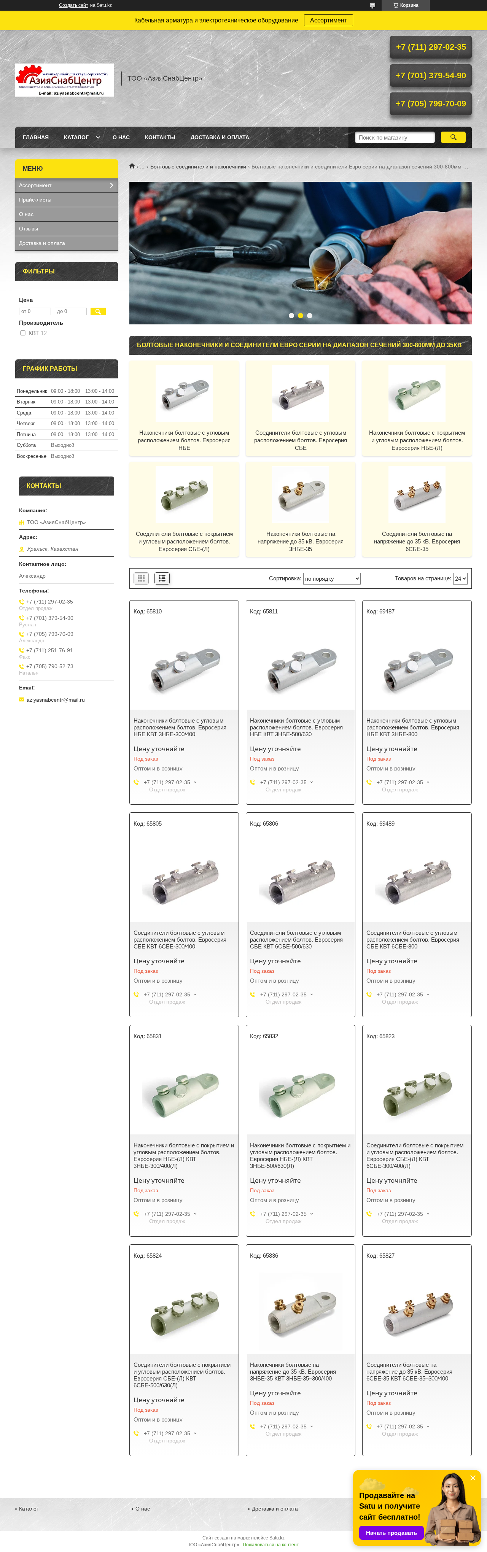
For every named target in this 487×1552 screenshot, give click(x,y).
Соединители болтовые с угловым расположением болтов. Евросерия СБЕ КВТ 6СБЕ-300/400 (180, 939)
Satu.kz (277, 1538)
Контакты (160, 137)
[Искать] (453, 137)
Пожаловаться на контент (271, 1544)
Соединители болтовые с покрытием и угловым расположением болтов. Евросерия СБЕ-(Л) (184, 542)
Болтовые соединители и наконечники (198, 167)
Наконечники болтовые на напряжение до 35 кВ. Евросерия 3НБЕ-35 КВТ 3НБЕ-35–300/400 (293, 1371)
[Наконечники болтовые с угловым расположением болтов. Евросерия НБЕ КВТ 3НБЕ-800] (417, 668)
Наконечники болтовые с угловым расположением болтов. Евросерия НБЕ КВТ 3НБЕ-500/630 (296, 727)
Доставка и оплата (220, 137)
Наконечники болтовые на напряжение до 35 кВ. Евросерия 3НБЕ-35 (301, 542)
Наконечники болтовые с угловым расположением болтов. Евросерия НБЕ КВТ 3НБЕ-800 (412, 727)
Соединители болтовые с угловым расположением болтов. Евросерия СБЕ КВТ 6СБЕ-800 (412, 939)
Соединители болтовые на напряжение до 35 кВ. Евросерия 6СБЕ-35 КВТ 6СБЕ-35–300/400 (409, 1371)
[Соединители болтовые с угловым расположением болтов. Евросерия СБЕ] (300, 393)
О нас (121, 137)
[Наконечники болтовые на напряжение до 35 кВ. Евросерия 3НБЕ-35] (300, 494)
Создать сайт (73, 5)
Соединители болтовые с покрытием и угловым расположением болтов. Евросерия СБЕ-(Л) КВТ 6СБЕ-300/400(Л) (414, 1155)
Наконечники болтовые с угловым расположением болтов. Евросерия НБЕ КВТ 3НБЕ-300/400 (180, 727)
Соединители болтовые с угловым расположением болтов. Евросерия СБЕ (300, 440)
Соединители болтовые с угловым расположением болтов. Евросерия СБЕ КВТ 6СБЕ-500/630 (296, 939)
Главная (36, 137)
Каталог (76, 137)
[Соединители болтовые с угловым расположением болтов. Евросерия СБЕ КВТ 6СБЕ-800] (417, 880)
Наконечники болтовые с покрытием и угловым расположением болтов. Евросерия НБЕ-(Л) (417, 440)
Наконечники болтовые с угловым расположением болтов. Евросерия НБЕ (184, 440)
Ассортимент (328, 20)
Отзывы (28, 229)
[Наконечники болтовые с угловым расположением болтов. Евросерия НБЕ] (184, 393)
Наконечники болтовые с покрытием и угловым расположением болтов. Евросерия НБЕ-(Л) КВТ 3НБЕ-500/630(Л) (300, 1155)
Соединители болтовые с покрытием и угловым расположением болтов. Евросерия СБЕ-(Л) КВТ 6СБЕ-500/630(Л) (182, 1374)
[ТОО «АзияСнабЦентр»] (64, 78)
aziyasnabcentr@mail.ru (56, 700)
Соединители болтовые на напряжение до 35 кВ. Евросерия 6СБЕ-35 (417, 542)
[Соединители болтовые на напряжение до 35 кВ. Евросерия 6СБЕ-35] (417, 494)
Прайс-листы (35, 200)
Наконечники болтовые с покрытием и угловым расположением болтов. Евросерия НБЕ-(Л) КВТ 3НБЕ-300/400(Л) (184, 1155)
